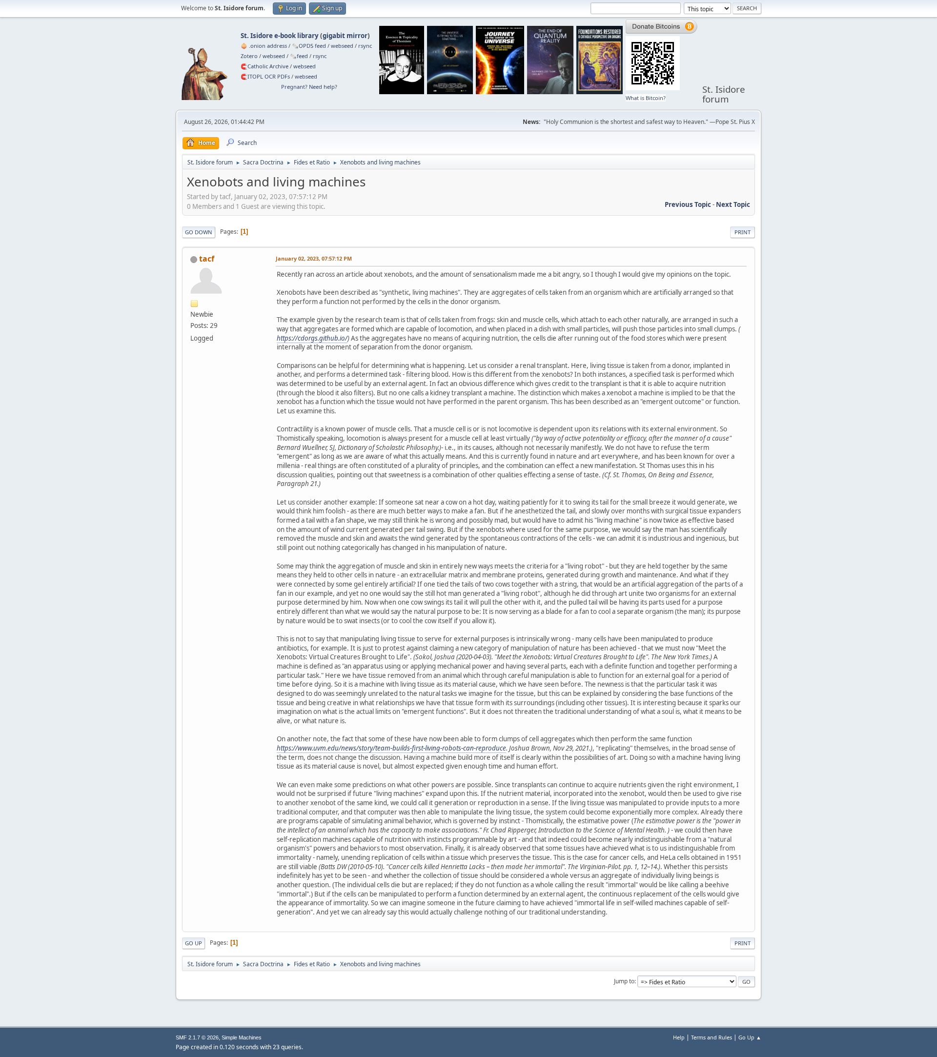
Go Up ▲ (749, 1037)
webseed (342, 45)
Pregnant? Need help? (309, 86)
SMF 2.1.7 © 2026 (197, 1037)
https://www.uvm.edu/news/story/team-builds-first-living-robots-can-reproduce (391, 748)
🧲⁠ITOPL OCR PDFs (265, 76)
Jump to (624, 981)
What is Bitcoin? (646, 98)
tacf (206, 258)
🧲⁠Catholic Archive (264, 66)
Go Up (193, 943)
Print (742, 232)
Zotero (249, 56)
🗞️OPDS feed (309, 45)
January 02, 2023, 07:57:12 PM (314, 258)
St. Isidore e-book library (280, 35)
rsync (365, 45)
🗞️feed (299, 56)
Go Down (198, 232)
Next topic (733, 204)
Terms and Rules (711, 1037)
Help (679, 1037)
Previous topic (688, 204)
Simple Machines (242, 1037)
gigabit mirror (345, 35)
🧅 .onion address (264, 45)
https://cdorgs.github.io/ (312, 338)
